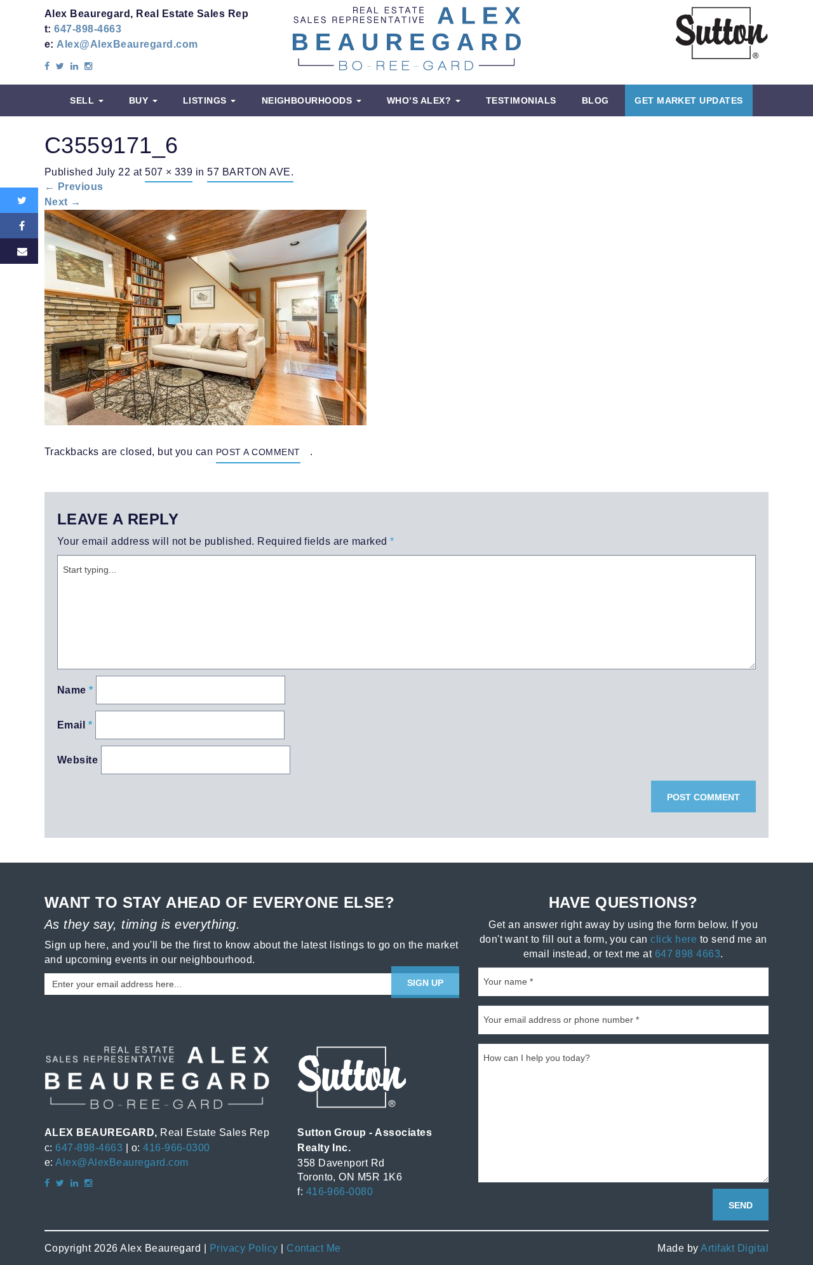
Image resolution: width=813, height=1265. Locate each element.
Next (62, 202)
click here (673, 939)
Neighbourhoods (308, 100)
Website (77, 760)
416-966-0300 (176, 1147)
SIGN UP (425, 983)
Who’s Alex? (420, 100)
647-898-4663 (87, 29)
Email (74, 725)
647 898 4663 (688, 953)
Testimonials (521, 100)
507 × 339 (168, 171)
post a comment (258, 452)
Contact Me (313, 1248)
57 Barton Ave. (250, 171)
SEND (741, 1205)
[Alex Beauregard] (406, 38)
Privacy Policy (244, 1248)
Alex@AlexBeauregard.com (127, 44)
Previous (74, 187)
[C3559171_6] (205, 316)
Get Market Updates (689, 100)
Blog (595, 100)
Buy (140, 100)
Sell (83, 100)
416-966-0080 (339, 1191)
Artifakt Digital (735, 1248)
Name (75, 690)
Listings (206, 100)
